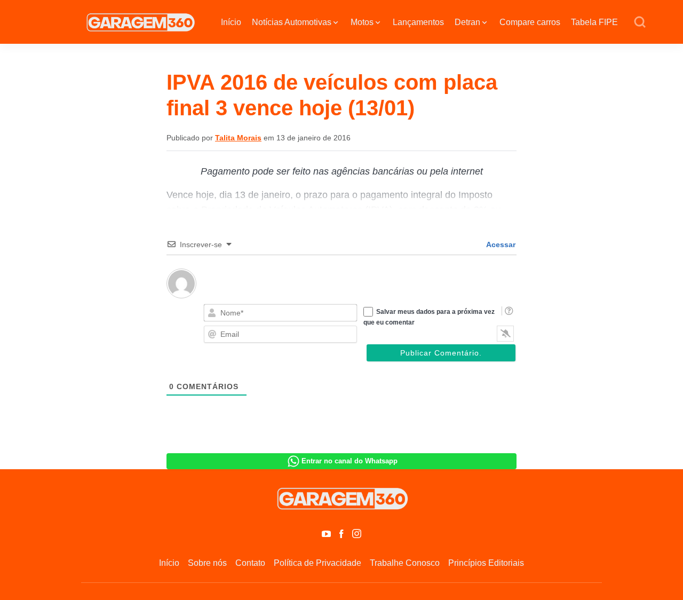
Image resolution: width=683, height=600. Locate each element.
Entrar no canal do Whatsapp (349, 461)
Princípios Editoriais (486, 562)
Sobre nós (207, 562)
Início (231, 22)
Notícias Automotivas (291, 22)
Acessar (500, 244)
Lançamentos (418, 22)
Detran (467, 22)
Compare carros (529, 22)
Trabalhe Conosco (405, 562)
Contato (250, 562)
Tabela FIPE (594, 22)
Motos (362, 22)
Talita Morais (238, 137)
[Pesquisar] (639, 22)
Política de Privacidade (317, 562)
